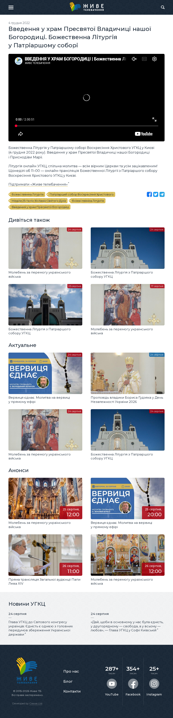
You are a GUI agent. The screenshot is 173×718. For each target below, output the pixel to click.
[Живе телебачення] (86, 6)
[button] (11, 7)
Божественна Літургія (27, 194)
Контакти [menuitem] (72, 691)
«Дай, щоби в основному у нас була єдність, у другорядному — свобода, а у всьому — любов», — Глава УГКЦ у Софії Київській (127, 626)
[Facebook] (149, 194)
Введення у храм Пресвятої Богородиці (40, 207)
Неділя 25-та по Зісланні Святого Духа (39, 200)
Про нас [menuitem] (71, 671)
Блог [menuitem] (68, 681)
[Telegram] (162, 194)
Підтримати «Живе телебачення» (38, 184)
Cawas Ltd (35, 703)
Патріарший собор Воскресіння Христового (82, 194)
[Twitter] (155, 194)
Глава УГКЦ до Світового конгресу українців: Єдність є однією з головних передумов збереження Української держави (40, 628)
